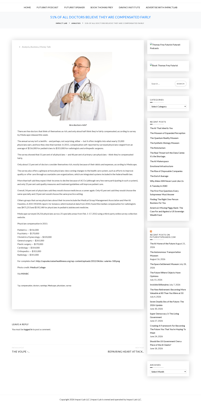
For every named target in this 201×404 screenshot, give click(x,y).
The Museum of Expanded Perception (167, 133)
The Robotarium (157, 147)
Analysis (26, 46)
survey (68, 285)
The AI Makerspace (159, 161)
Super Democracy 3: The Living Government (164, 315)
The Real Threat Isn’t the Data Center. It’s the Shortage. (167, 154)
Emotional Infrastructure (161, 166)
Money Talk (45, 46)
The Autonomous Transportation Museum (165, 254)
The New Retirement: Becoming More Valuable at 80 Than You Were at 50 (168, 291)
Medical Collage (38, 267)
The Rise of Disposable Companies (166, 171)
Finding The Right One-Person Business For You (164, 201)
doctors (36, 285)
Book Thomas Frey (102, 7)
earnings (43, 285)
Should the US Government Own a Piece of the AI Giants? (165, 343)
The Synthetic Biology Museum (164, 143)
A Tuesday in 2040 (158, 186)
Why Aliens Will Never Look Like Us (167, 181)
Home (27, 7)
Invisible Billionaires (159, 284)
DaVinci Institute (129, 7)
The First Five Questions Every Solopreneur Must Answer (164, 192)
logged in (28, 329)
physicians (61, 285)
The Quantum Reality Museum (164, 138)
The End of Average (159, 176)
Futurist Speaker (74, 7)
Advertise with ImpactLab (161, 7)
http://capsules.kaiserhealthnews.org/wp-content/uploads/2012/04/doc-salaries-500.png (78, 261)
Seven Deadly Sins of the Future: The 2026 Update (167, 303)
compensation (26, 285)
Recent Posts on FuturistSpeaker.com (163, 236)
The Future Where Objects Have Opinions (165, 274)
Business (34, 46)
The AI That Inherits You (161, 128)
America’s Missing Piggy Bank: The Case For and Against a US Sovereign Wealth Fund (167, 211)
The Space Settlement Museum (164, 264)
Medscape (52, 285)
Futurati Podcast (47, 7)
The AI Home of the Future (162, 243)
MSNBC (25, 273)
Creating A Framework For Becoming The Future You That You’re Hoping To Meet (168, 329)
